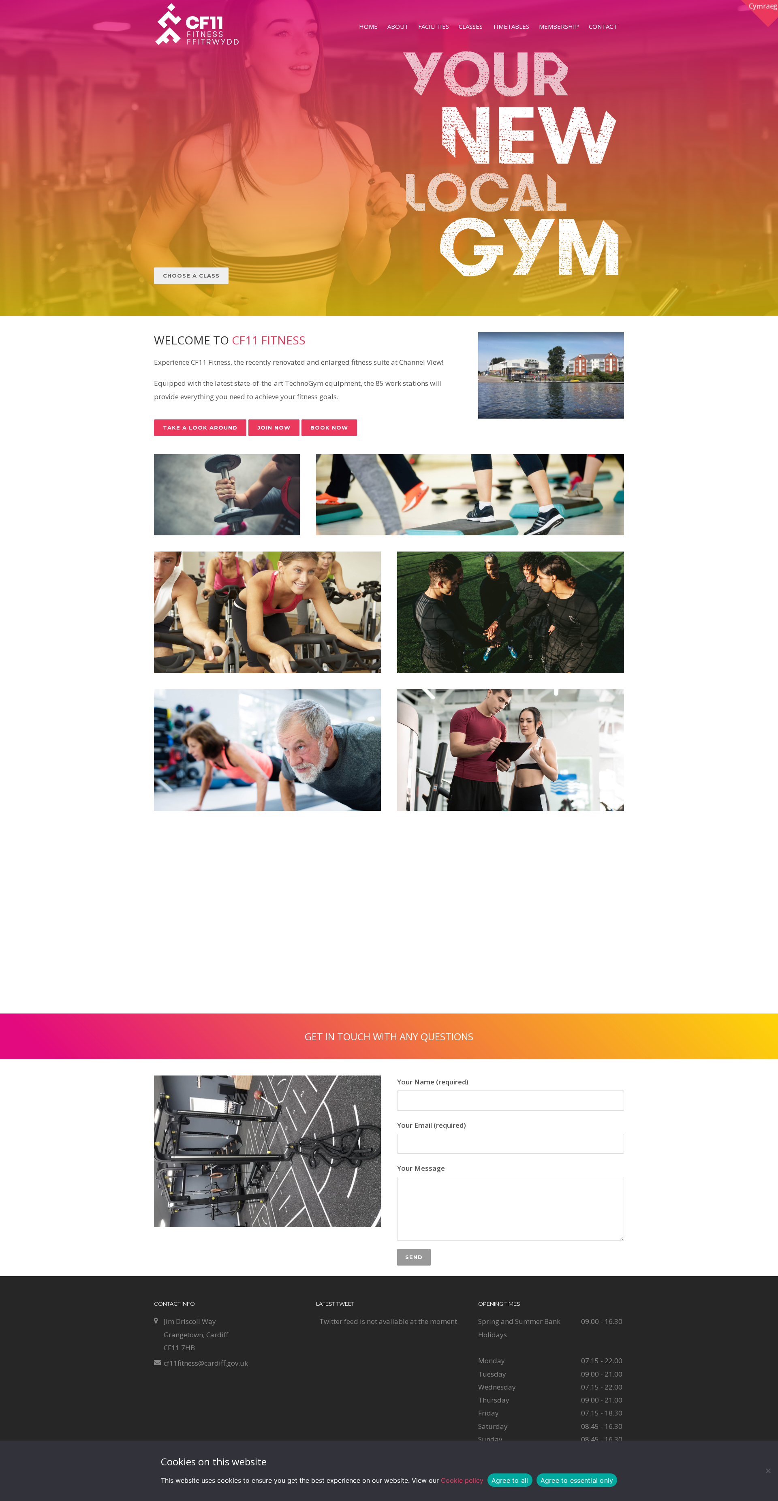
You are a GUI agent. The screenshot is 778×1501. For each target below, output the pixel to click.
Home (368, 26)
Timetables (510, 26)
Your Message (421, 1168)
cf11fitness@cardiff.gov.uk (206, 1363)
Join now (274, 427)
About (397, 26)
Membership (559, 26)
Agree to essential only (577, 1480)
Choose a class (191, 275)
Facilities (433, 26)
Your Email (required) (431, 1125)
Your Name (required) (432, 1081)
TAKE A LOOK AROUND (200, 427)
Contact (603, 26)
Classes (471, 26)
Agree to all (510, 1480)
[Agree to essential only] (768, 1471)
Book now (329, 427)
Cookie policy (462, 1480)
